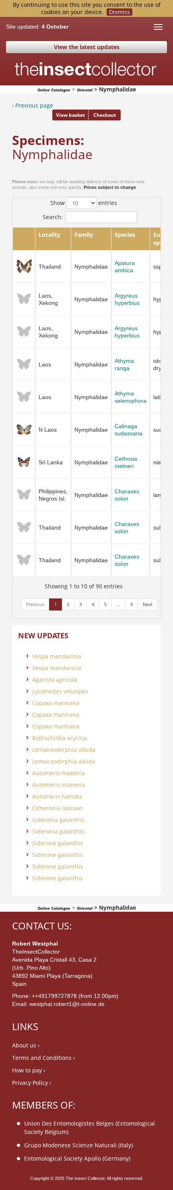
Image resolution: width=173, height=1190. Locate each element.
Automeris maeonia (58, 773)
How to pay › (28, 1070)
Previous (35, 604)
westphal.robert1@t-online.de (67, 1004)
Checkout (104, 115)
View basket (70, 115)
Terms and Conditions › (43, 1058)
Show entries (83, 203)
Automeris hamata (57, 796)
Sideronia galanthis (58, 820)
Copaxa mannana (55, 703)
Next (147, 604)
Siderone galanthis (57, 843)
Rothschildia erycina (59, 738)
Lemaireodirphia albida (63, 749)
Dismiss (119, 12)
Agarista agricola (54, 679)
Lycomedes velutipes (60, 691)
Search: (53, 217)
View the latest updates (86, 47)
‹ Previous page (32, 105)
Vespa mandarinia (56, 656)
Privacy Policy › (31, 1083)
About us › (25, 1045)
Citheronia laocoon (57, 808)
